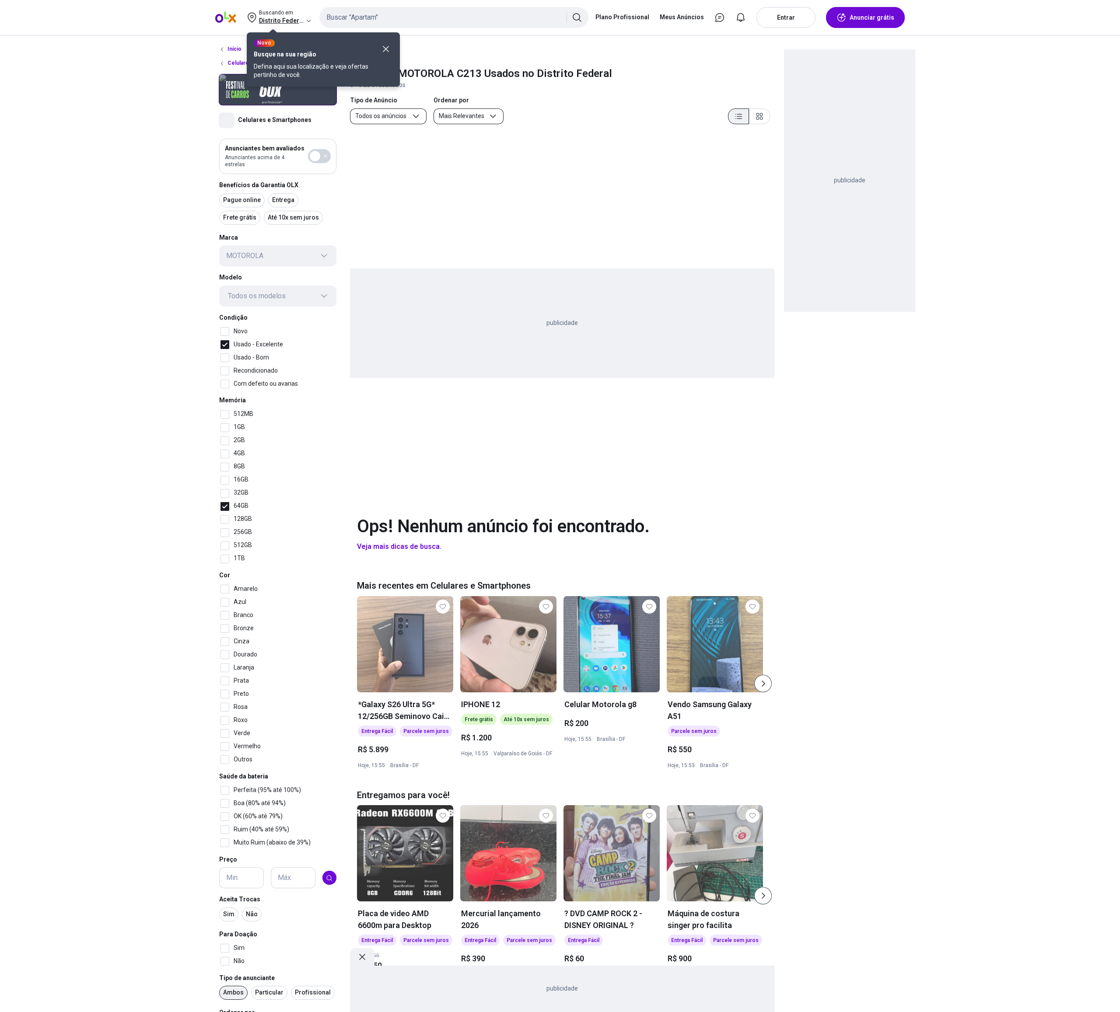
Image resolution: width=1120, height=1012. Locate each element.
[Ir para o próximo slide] (763, 683)
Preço (228, 859)
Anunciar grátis (872, 17)
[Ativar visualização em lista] (738, 116)
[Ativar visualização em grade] (759, 116)
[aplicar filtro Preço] (329, 878)
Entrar (786, 17)
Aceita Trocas (239, 899)
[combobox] (453, 17)
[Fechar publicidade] (362, 957)
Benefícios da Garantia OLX (258, 184)
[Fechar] (386, 49)
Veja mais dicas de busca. (399, 546)
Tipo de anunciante (247, 977)
